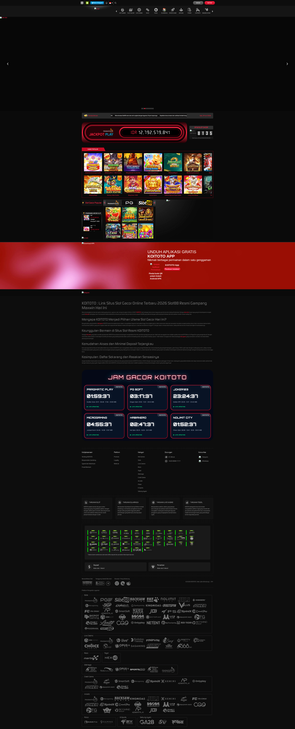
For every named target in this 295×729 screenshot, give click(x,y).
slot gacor (100, 323)
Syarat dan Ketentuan (88, 464)
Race (147, 13)
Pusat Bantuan (86, 467)
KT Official (172, 457)
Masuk (198, 3)
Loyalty (116, 460)
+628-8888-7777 (174, 461)
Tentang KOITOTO (87, 457)
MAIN (94, 162)
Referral (116, 464)
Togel (156, 13)
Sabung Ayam (206, 13)
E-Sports (198, 13)
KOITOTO (138, 312)
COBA (114, 212)
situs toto (186, 312)
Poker (189, 13)
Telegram (205, 457)
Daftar (209, 3)
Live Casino (139, 13)
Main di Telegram (98, 3)
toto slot (87, 314)
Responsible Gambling (89, 460)
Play (109, 134)
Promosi (116, 457)
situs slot (88, 334)
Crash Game (172, 13)
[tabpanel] (147, 64)
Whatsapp (205, 461)
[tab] (113, 203)
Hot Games (122, 13)
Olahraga (164, 13)
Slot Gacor (130, 13)
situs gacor (183, 336)
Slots (139, 460)
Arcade (181, 13)
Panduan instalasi (172, 269)
